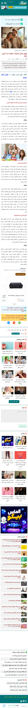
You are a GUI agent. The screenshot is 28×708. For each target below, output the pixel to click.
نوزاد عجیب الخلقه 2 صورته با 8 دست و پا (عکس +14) (20, 482)
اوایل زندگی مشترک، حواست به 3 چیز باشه (14, 54)
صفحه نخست (23, 697)
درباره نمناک (16, 697)
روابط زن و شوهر (15, 333)
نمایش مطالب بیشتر (14, 401)
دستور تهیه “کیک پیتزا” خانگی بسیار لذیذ (18, 659)
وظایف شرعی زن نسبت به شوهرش (7, 397)
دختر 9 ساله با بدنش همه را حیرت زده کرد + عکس (7, 463)
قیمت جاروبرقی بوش (21, 686)
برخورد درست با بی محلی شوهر (20, 366)
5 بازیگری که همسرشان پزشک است (19, 655)
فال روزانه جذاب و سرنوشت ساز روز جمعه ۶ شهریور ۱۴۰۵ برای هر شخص (20, 464)
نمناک (10, 91)
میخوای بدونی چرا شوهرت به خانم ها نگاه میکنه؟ (20, 382)
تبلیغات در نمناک (8, 697)
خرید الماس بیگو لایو (7, 447)
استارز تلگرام (12, 686)
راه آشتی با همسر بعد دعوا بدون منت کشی (20, 397)
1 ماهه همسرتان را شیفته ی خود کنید (7, 366)
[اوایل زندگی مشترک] (14, 152)
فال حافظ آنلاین (22, 683)
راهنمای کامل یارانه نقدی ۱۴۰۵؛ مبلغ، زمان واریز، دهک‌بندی (13, 318)
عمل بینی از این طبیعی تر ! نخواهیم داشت (15, 307)
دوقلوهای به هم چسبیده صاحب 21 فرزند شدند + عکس (13, 310)
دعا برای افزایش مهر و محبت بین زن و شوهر (7, 352)
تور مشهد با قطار (22, 690)
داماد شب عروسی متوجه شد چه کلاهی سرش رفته (7, 481)
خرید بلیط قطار (13, 690)
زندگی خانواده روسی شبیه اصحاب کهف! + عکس (20, 499)
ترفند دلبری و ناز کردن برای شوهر (7, 381)
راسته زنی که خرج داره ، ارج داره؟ (20, 352)
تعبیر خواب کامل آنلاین (12, 683)
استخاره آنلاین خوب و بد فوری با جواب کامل (15, 315)
